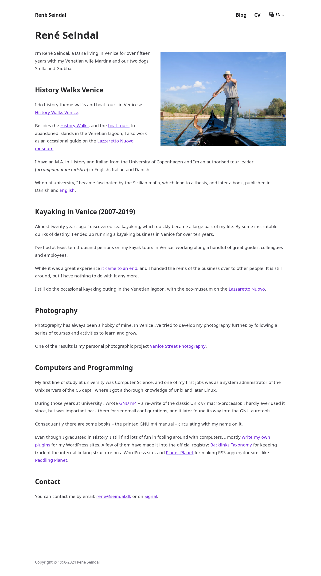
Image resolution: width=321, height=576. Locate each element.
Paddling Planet (51, 460)
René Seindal (50, 15)
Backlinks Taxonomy (231, 445)
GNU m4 (128, 403)
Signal (151, 496)
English (67, 190)
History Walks (74, 125)
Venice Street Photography (178, 346)
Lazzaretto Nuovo (247, 289)
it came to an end (119, 268)
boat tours (118, 125)
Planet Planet (179, 452)
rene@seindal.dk (113, 496)
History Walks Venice (56, 112)
